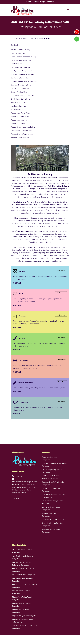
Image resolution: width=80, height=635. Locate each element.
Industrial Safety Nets (19, 102)
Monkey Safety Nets (18, 106)
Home (13, 38)
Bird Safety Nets (17, 64)
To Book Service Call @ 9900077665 (40, 2)
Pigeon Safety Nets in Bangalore (24, 616)
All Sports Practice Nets (20, 138)
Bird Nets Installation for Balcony (23, 57)
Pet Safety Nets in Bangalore (53, 520)
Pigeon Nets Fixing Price (20, 113)
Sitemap (15, 498)
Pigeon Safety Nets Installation (23, 127)
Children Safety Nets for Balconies (24, 81)
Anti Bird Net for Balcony (20, 50)
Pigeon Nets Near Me (19, 120)
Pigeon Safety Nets (18, 124)
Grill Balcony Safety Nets (20, 99)
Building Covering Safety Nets (22, 74)
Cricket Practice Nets (19, 92)
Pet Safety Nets (17, 109)
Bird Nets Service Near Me (21, 60)
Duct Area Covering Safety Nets (23, 95)
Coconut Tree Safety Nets (21, 85)
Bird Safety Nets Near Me (20, 67)
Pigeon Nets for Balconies (21, 116)
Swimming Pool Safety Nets (21, 131)
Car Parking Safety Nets (20, 78)
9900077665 (19, 476)
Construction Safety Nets (20, 88)
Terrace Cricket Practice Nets (22, 134)
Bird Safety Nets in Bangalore (23, 575)
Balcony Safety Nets (18, 53)
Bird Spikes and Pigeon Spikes (22, 71)
